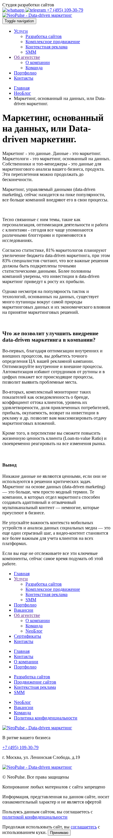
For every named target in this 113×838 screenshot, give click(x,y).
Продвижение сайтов (35, 681)
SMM (30, 52)
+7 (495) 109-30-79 (65, 10)
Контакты (23, 78)
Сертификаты (27, 636)
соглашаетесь (84, 826)
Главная (22, 87)
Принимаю (59, 832)
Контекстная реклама (46, 46)
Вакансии (23, 610)
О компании (37, 62)
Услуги (21, 31)
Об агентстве (27, 57)
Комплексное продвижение (52, 41)
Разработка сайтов (43, 36)
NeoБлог (34, 630)
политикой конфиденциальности (35, 817)
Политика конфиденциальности (45, 717)
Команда (34, 67)
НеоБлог (22, 93)
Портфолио (25, 72)
